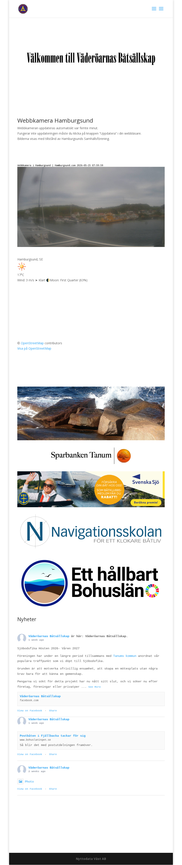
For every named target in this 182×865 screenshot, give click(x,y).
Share (53, 710)
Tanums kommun (124, 656)
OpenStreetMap (32, 343)
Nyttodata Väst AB (91, 859)
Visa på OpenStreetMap (34, 348)
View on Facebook (29, 710)
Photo (29, 781)
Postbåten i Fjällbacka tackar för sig (52, 736)
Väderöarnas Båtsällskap (48, 636)
